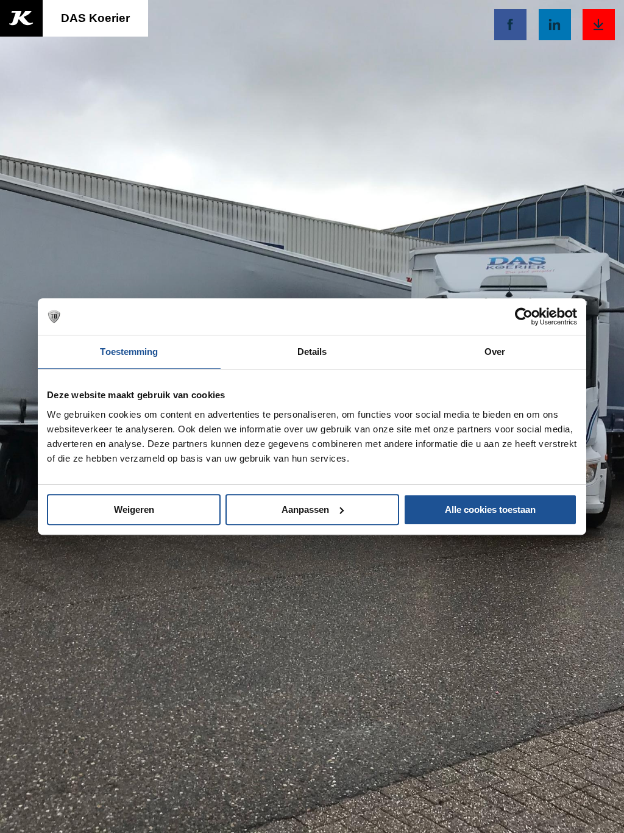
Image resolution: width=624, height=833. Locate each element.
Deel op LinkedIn (555, 24)
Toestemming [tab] (129, 351)
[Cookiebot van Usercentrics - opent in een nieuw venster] (523, 316)
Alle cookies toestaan (490, 509)
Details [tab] (312, 351)
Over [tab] (494, 351)
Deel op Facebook (510, 24)
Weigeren (134, 509)
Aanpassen (305, 509)
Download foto (599, 24)
